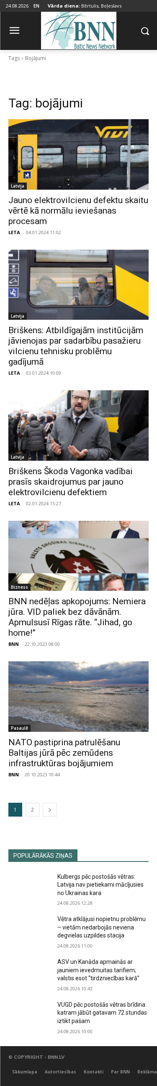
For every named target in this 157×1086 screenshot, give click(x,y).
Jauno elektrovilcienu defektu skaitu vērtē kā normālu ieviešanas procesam (78, 210)
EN (36, 6)
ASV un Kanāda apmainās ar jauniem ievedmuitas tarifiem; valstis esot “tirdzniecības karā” (98, 970)
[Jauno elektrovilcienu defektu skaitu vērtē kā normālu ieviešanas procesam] (78, 154)
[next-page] (50, 810)
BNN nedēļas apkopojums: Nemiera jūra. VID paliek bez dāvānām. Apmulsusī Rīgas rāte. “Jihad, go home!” (77, 617)
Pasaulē (19, 728)
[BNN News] (78, 29)
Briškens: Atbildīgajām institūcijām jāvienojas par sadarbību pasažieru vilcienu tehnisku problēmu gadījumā (75, 346)
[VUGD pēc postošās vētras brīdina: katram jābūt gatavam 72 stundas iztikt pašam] (29, 1015)
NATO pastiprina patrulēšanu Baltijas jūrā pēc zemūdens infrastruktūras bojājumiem (64, 752)
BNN (13, 644)
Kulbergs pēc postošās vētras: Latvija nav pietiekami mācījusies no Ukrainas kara (100, 884)
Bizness (19, 587)
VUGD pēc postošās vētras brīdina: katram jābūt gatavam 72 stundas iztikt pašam (102, 1012)
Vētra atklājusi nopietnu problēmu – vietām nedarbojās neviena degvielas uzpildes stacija (101, 927)
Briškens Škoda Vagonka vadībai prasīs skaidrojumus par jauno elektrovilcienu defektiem (70, 481)
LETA (14, 232)
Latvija (17, 186)
